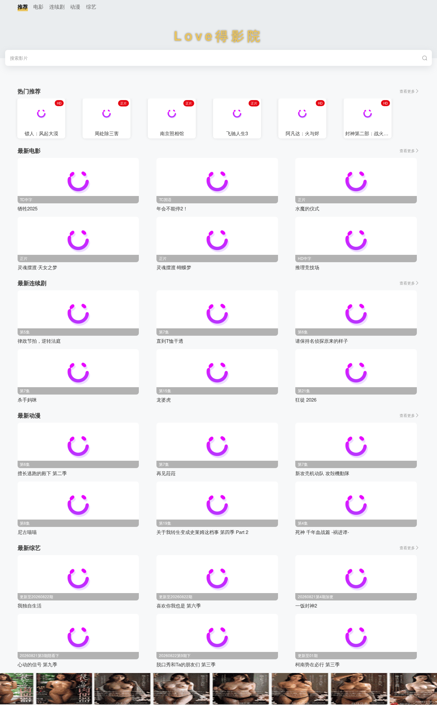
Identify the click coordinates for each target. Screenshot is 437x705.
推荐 (23, 6)
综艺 (91, 6)
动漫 (75, 6)
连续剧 (57, 6)
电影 (38, 6)
